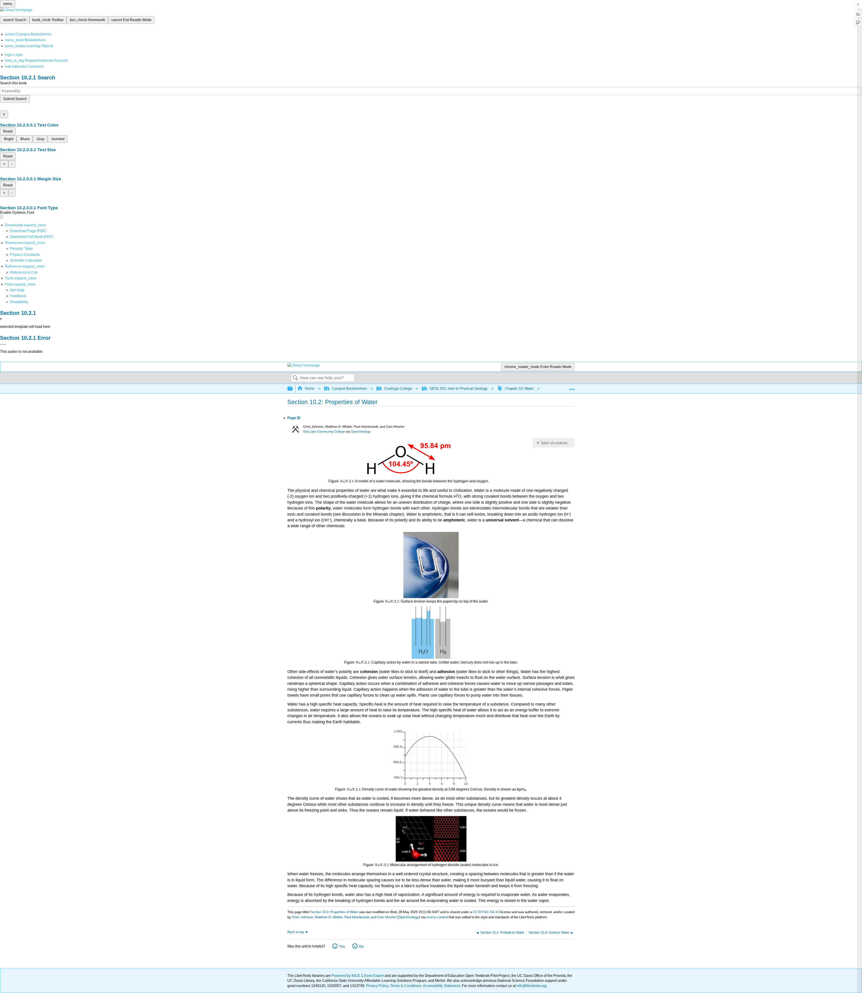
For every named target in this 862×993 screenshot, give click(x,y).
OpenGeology (361, 431)
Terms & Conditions (405, 986)
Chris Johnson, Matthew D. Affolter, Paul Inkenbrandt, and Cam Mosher (344, 917)
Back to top (295, 932)
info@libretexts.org (531, 986)
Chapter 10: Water (519, 388)
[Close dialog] (3, 344)
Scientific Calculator (26, 260)
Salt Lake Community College (324, 431)
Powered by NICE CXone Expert (358, 976)
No (361, 946)
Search (295, 378)
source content (437, 917)
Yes (342, 946)
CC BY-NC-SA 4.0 (486, 912)
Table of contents (554, 443)
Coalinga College (398, 388)
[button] (18, 296)
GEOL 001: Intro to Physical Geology (458, 388)
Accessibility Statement (441, 986)
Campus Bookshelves (349, 388)
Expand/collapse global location (572, 387)
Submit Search (15, 99)
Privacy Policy (377, 986)
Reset (8, 131)
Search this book (13, 83)
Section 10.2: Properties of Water (334, 912)
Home (309, 388)
